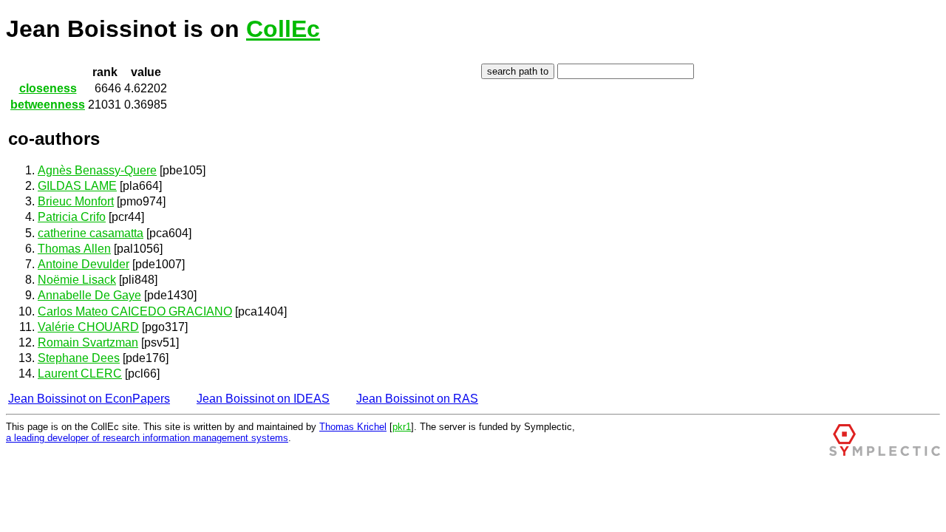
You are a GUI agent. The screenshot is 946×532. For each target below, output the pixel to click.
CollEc (283, 29)
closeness (48, 88)
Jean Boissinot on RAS (417, 398)
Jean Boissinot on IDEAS (263, 398)
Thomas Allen (74, 248)
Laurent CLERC (80, 373)
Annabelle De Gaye (89, 295)
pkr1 (401, 426)
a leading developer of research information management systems (147, 437)
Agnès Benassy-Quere (97, 170)
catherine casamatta (90, 233)
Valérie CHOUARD (88, 327)
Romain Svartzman (88, 342)
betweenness (47, 104)
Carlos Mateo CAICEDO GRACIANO (135, 311)
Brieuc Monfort (76, 201)
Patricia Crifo (72, 217)
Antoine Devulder (83, 264)
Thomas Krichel (353, 426)
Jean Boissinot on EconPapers (89, 398)
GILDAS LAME (77, 186)
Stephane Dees (79, 358)
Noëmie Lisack (77, 279)
